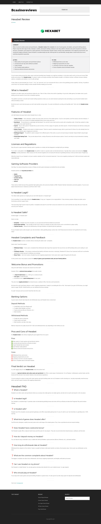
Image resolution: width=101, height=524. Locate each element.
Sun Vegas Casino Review (43, 503)
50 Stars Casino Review (43, 506)
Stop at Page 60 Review (43, 497)
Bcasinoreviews (24, 10)
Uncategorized (19, 483)
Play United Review (42, 509)
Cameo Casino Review (43, 500)
